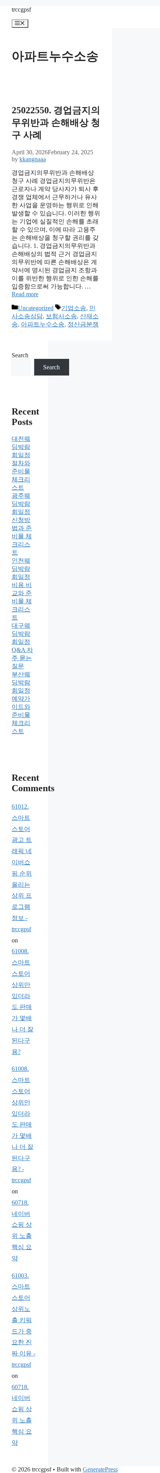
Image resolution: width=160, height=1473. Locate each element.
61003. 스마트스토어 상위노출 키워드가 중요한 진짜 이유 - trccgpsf (23, 1320)
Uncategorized (36, 308)
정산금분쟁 (83, 324)
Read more (25, 294)
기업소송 (73, 308)
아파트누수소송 (42, 324)
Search (20, 355)
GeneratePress (100, 1469)
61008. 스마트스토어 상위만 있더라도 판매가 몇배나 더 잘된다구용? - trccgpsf (22, 1124)
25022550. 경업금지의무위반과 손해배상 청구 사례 (56, 122)
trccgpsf (21, 9)
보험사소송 (61, 316)
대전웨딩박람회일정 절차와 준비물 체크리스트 (21, 463)
